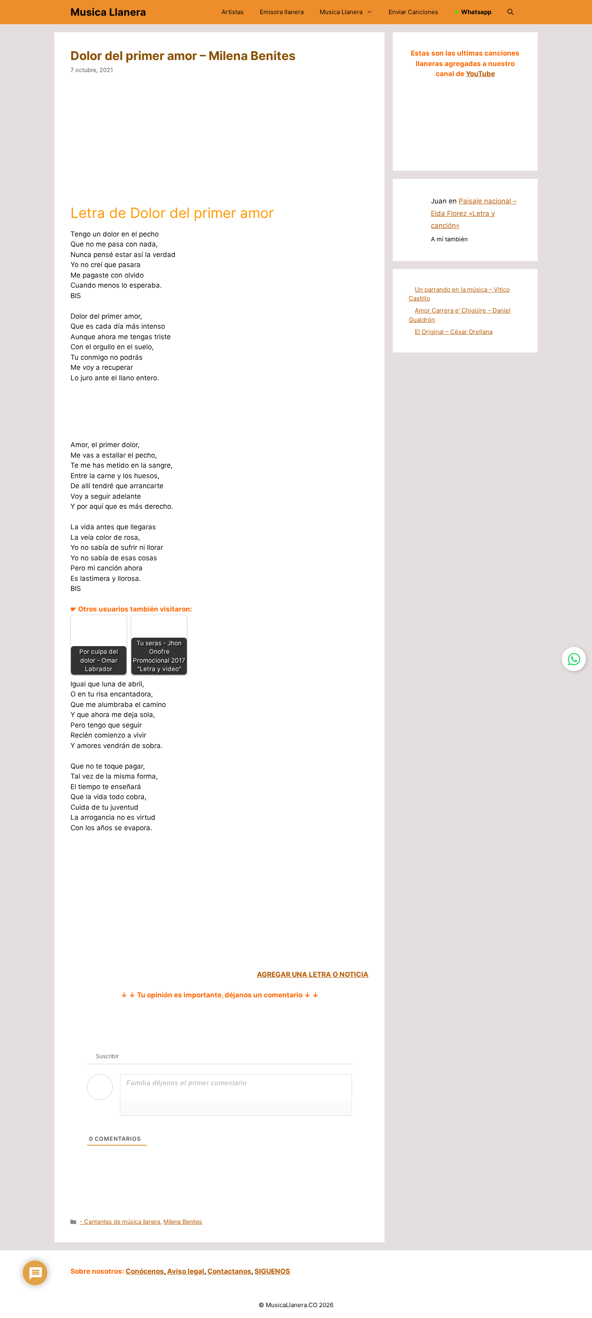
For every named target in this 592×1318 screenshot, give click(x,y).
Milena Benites (183, 1221)
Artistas (232, 12)
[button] (510, 12)
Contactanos (229, 1271)
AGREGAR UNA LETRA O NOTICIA (312, 974)
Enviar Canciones (413, 12)
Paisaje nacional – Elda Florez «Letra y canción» (474, 213)
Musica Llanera (108, 12)
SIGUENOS (272, 1271)
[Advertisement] (219, 144)
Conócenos (145, 1271)
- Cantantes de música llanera (120, 1221)
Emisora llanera (282, 12)
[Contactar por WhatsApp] (574, 659)
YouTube (480, 74)
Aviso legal (185, 1271)
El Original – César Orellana (454, 332)
